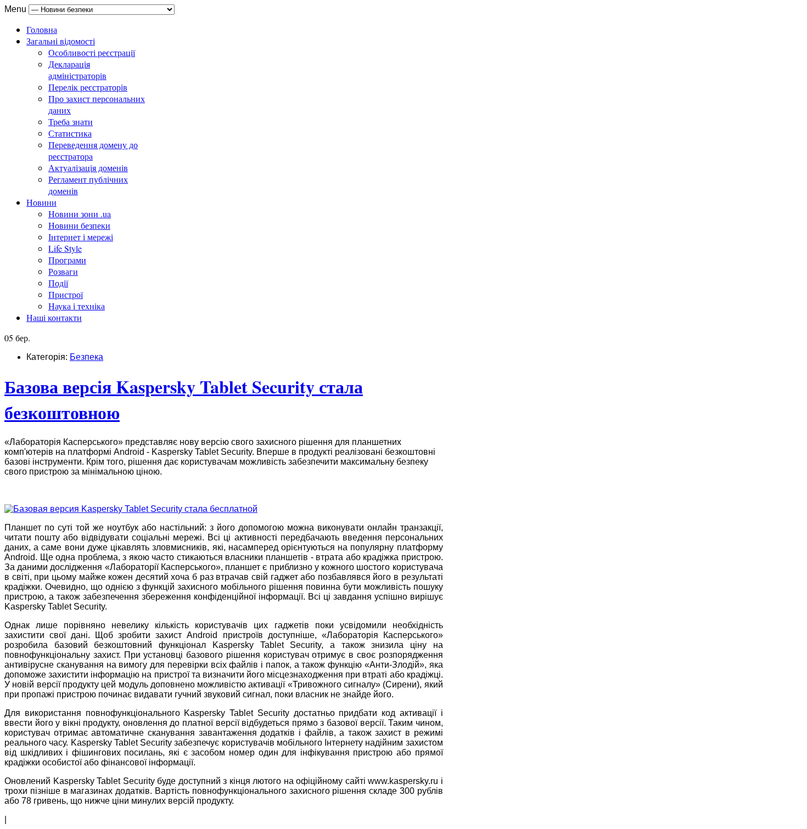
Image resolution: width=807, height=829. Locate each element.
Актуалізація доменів (88, 167)
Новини (41, 202)
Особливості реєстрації (91, 52)
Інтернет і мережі (80, 237)
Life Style (65, 248)
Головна (41, 29)
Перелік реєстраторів (87, 87)
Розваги (63, 271)
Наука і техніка (76, 306)
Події (58, 283)
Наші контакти (54, 317)
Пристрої (65, 294)
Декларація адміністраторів (77, 69)
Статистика (70, 133)
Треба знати (70, 121)
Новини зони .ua (79, 213)
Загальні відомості (60, 41)
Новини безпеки (79, 225)
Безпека (86, 357)
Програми (67, 260)
